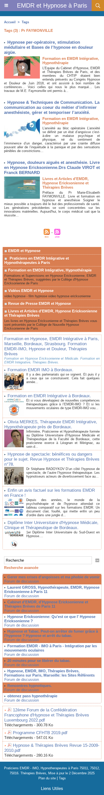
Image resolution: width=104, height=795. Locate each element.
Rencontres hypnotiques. (29, 685)
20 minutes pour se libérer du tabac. (38, 660)
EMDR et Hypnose (23, 251)
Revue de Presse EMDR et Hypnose (39, 303)
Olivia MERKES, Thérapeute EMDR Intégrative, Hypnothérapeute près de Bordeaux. (50, 424)
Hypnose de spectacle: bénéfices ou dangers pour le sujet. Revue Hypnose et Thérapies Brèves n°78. (51, 459)
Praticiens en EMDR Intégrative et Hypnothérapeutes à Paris (36, 260)
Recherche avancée (21, 567)
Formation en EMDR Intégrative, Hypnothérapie (49, 270)
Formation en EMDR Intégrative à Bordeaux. (49, 395)
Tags (25, 22)
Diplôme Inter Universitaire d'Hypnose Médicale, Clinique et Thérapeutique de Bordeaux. (51, 525)
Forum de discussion (21, 581)
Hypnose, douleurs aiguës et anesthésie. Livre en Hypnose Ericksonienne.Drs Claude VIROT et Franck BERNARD (52, 167)
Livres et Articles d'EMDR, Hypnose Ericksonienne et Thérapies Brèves (50, 313)
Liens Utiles (52, 788)
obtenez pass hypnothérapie (32, 696)
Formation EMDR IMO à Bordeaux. (40, 369)
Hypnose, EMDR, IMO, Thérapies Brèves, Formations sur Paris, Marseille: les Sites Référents (49, 673)
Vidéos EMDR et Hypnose (30, 290)
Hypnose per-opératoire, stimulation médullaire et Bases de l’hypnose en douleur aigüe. (48, 47)
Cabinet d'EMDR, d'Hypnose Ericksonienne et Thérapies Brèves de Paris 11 (46, 604)
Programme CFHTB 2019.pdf (40, 732)
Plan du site (47, 778)
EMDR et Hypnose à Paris (52, 5)
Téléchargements (18, 725)
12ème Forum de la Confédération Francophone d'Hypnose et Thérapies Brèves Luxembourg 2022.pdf (46, 715)
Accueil (10, 22)
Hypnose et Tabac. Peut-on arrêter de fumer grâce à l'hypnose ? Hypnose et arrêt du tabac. (51, 633)
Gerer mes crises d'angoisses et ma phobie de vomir (53, 577)
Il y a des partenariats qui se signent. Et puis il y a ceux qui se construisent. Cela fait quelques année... (63, 378)
